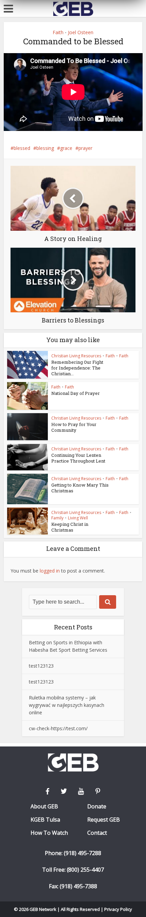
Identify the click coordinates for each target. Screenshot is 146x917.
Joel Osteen (80, 32)
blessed (22, 148)
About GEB (44, 806)
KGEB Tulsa (45, 820)
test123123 (41, 666)
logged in (50, 570)
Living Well (78, 518)
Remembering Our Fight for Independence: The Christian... (77, 368)
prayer (85, 148)
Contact (97, 833)
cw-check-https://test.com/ (58, 728)
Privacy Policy (118, 909)
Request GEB (103, 820)
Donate (96, 806)
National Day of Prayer (75, 393)
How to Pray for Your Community (73, 427)
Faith (58, 32)
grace (66, 148)
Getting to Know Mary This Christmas (80, 488)
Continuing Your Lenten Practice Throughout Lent (78, 458)
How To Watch (49, 833)
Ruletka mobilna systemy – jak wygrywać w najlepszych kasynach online (66, 705)
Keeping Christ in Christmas (69, 527)
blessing (45, 148)
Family (57, 518)
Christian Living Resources (76, 356)
